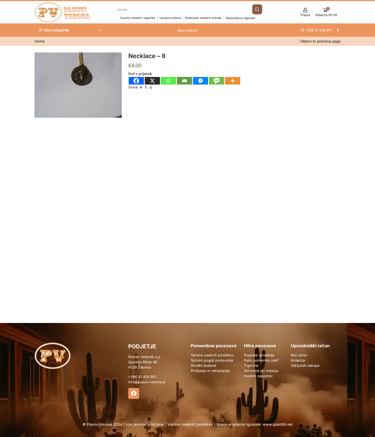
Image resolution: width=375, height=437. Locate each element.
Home (39, 41)
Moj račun (299, 355)
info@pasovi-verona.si (146, 382)
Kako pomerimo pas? (261, 360)
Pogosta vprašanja (259, 355)
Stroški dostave (203, 365)
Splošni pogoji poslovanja (212, 360)
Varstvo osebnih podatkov (212, 355)
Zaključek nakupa (305, 365)
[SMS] (216, 81)
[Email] (184, 81)
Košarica (298, 360)
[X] (152, 81)
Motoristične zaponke (240, 18)
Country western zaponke (137, 18)
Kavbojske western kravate (203, 18)
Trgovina (251, 365)
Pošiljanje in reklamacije (210, 371)
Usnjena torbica (170, 18)
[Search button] (257, 9)
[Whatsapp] (168, 81)
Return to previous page (320, 41)
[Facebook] (136, 81)
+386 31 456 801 (142, 377)
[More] (232, 81)
